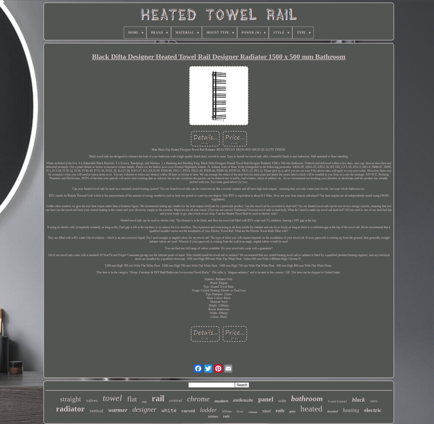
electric (373, 410)
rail (158, 398)
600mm (213, 416)
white (169, 410)
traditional (337, 401)
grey (292, 411)
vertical (96, 410)
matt (144, 401)
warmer (117, 410)
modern (221, 401)
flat (132, 399)
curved (188, 410)
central (175, 400)
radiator (70, 408)
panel (265, 399)
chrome (198, 399)
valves (92, 400)
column (252, 411)
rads (226, 416)
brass (240, 411)
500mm (227, 411)
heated (311, 408)
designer (144, 409)
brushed (333, 411)
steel (266, 411)
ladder (208, 409)
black (358, 400)
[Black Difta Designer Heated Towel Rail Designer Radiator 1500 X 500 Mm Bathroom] (218, 96)
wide (282, 401)
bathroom (307, 398)
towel (112, 398)
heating (351, 410)
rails (280, 410)
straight (70, 399)
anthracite (243, 399)
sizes (373, 401)
